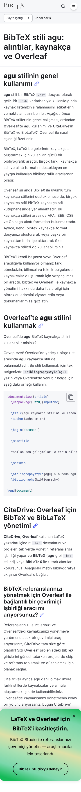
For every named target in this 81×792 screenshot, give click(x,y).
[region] (40, 443)
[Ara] (63, 6)
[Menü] (73, 6)
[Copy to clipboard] (70, 397)
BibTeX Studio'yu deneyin (41, 769)
